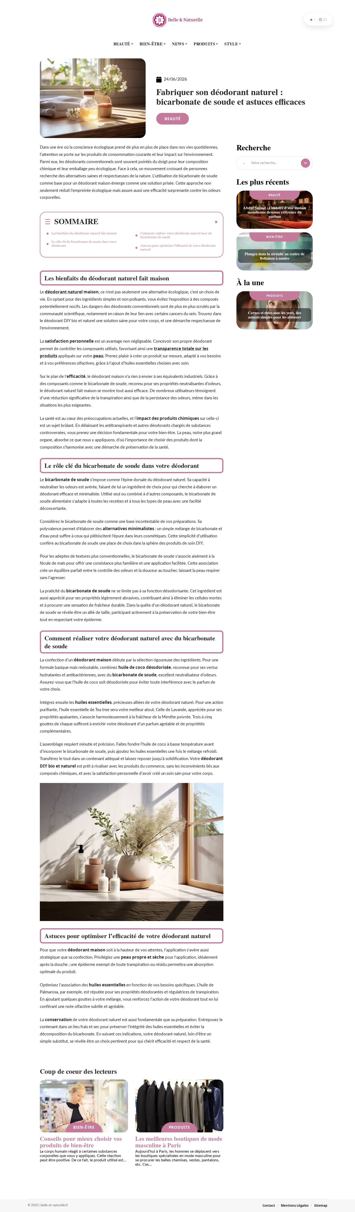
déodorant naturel (64, 292)
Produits (179, 1127)
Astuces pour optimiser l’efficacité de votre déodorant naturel (178, 247)
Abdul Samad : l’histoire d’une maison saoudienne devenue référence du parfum (274, 212)
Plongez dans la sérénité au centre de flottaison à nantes (275, 256)
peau (98, 356)
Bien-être (83, 1127)
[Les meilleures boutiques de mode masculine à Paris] (179, 1106)
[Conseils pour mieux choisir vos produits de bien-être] (84, 1106)
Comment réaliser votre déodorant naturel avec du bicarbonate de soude (176, 235)
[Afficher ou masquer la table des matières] (158, 222)
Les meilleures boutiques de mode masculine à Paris (178, 1142)
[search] (311, 19)
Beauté (172, 118)
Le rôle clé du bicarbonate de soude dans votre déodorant (83, 244)
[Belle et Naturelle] (177, 19)
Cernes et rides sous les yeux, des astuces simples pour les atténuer (274, 315)
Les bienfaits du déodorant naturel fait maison (84, 233)
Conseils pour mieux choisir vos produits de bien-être (81, 1142)
